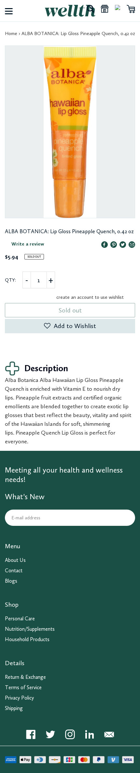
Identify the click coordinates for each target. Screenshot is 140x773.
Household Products (27, 639)
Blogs (11, 581)
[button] (70, 326)
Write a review (27, 244)
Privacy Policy (19, 698)
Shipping (14, 708)
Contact (13, 570)
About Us (15, 560)
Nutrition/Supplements (30, 629)
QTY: (10, 280)
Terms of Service (23, 687)
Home (11, 33)
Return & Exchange (25, 677)
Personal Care (20, 618)
